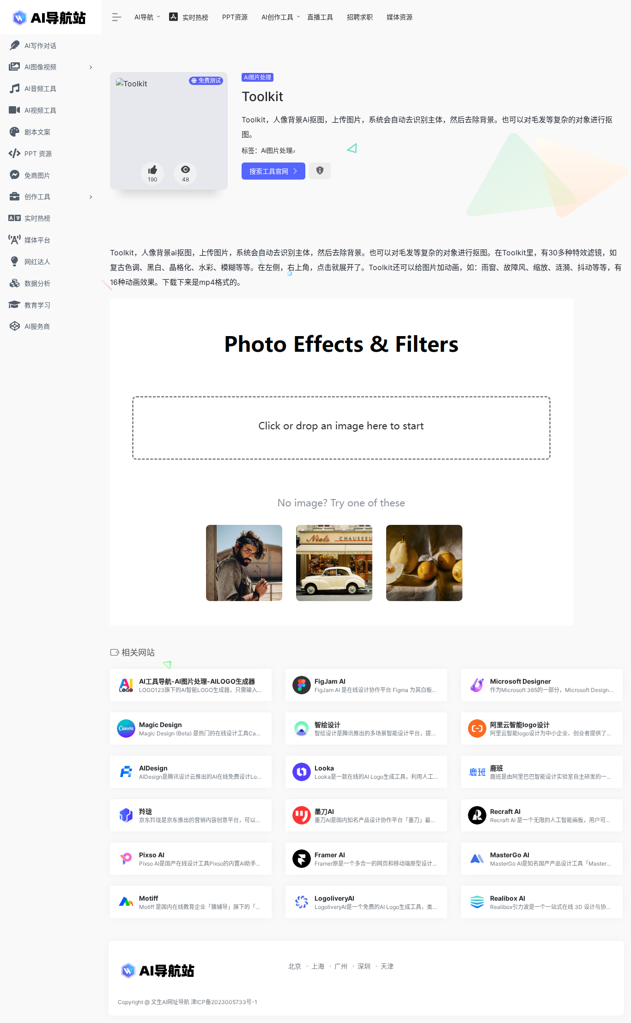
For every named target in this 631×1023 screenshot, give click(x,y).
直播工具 (320, 17)
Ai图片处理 (257, 77)
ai (174, 252)
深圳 (364, 966)
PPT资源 (235, 17)
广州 (340, 966)
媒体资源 (400, 17)
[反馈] (320, 170)
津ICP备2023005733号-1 (224, 1002)
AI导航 (143, 17)
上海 (317, 966)
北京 (294, 966)
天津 (387, 966)
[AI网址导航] (159, 973)
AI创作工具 (277, 17)
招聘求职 (360, 17)
